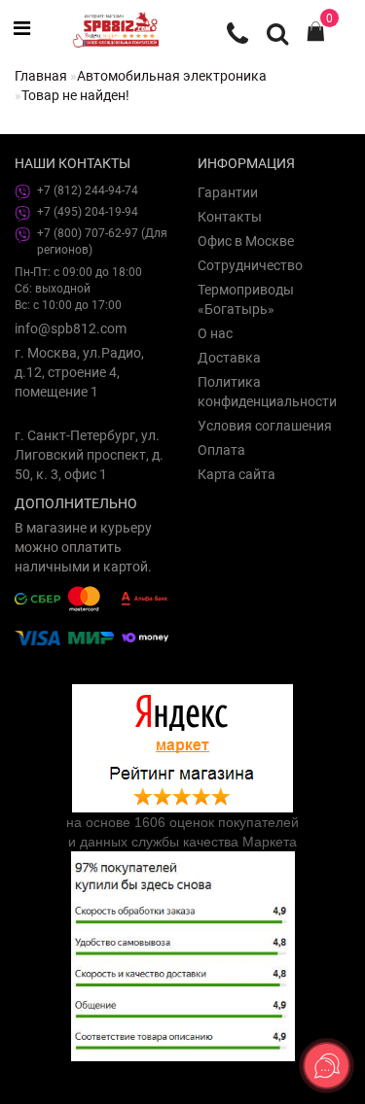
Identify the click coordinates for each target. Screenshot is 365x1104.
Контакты (230, 216)
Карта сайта (236, 474)
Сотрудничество (250, 265)
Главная (41, 76)
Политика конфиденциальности (267, 391)
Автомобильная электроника (172, 76)
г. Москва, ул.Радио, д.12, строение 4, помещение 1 (79, 372)
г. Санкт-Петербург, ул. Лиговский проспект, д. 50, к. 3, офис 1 (89, 455)
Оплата (221, 450)
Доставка (229, 357)
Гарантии (228, 192)
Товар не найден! (75, 95)
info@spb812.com (71, 328)
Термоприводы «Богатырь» (246, 299)
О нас (215, 333)
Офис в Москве (246, 241)
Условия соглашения (265, 425)
